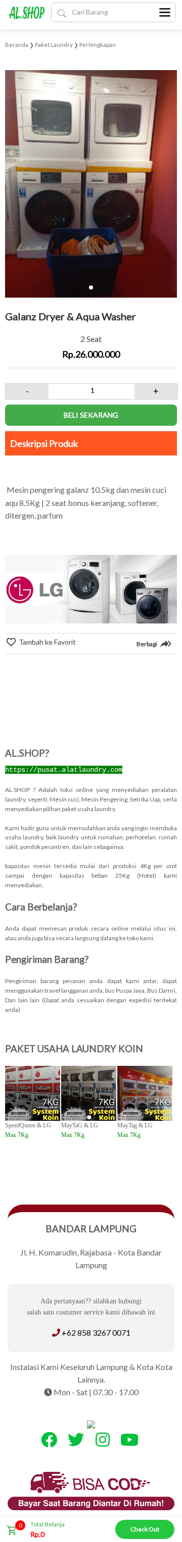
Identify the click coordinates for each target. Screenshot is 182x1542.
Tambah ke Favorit (46, 642)
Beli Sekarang (91, 415)
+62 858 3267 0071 (96, 1332)
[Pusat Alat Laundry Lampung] (27, 15)
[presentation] (14, 172)
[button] (91, 287)
